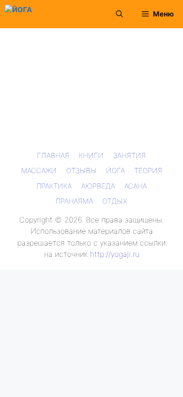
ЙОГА (115, 170)
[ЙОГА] (18, 14)
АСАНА (135, 186)
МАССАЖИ (39, 170)
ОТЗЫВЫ (81, 170)
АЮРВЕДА (98, 186)
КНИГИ (91, 155)
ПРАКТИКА (54, 186)
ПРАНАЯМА (74, 201)
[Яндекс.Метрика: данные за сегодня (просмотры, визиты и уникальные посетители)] (20, 277)
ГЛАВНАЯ (53, 155)
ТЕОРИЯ (148, 170)
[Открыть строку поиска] (119, 14)
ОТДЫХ (114, 201)
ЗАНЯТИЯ (129, 155)
